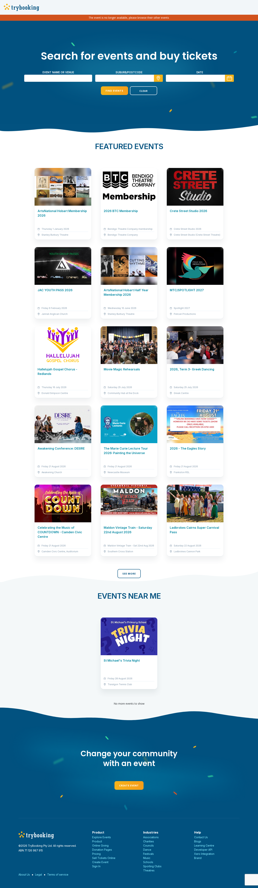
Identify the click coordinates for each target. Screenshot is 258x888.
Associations (151, 837)
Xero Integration (204, 853)
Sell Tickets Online (103, 858)
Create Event (129, 785)
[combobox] (129, 78)
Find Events (114, 90)
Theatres (148, 870)
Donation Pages (102, 849)
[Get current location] (158, 78)
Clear (143, 91)
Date (199, 72)
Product (97, 841)
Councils (148, 845)
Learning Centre (204, 845)
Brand (198, 858)
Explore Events (101, 837)
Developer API (203, 849)
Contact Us (201, 837)
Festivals (148, 853)
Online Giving (100, 845)
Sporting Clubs (152, 866)
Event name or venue (58, 72)
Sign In (96, 866)
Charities (148, 841)
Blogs (197, 841)
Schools (148, 862)
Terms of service (57, 874)
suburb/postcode (129, 72)
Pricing (96, 853)
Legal (38, 874)
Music (146, 858)
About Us (24, 874)
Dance (147, 849)
